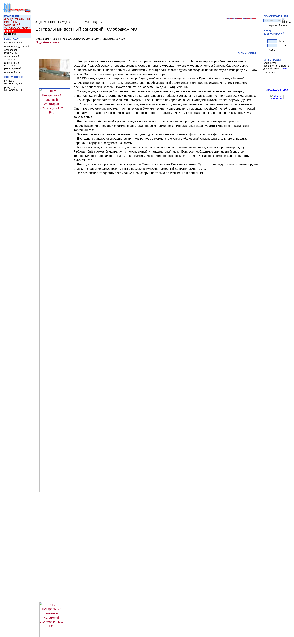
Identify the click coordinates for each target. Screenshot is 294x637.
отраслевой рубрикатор (11, 51)
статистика (270, 72)
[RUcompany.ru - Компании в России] (17, 12)
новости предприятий (16, 46)
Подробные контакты (48, 42)
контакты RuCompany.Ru (13, 82)
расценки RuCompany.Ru (13, 88)
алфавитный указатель (11, 57)
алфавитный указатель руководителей (12, 66)
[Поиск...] (286, 20)
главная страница (14, 42)
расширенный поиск (275, 25)
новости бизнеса (13, 72)
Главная (9, 30)
